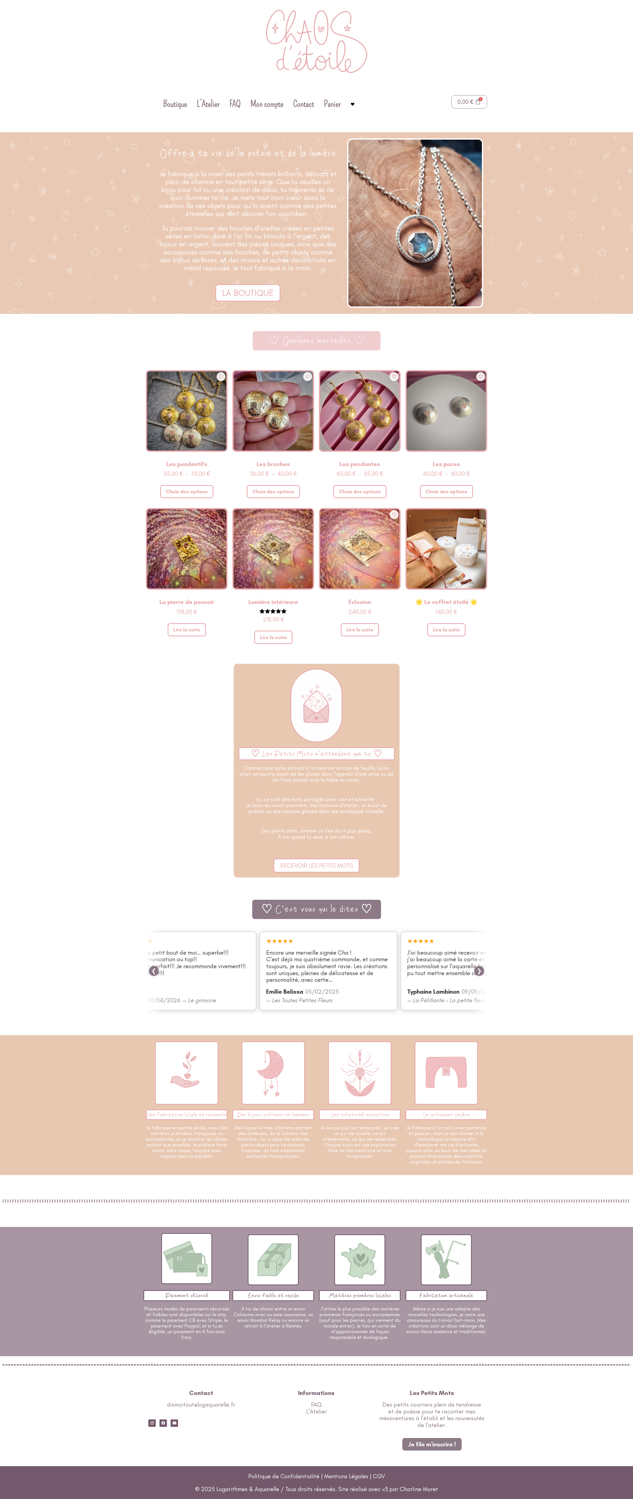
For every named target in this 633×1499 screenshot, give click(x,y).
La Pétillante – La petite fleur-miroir (446, 1000)
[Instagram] (152, 1423)
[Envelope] (174, 1423)
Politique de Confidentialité (283, 1476)
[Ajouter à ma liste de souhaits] (221, 376)
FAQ (235, 103)
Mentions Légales (347, 1476)
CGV (379, 1476)
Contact (303, 103)
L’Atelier (208, 103)
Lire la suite (186, 630)
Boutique (175, 103)
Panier (332, 103)
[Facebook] (163, 1423)
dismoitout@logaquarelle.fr (201, 1404)
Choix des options (187, 491)
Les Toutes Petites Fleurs (291, 1000)
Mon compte (266, 103)
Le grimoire (191, 1000)
